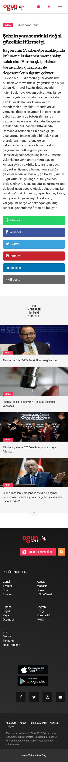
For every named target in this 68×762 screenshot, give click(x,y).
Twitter (14, 244)
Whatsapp (16, 220)
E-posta (14, 279)
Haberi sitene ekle (40, 551)
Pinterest (15, 256)
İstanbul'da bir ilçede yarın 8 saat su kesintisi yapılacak (29, 404)
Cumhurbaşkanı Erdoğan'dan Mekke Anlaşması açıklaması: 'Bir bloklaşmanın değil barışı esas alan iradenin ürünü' (32, 497)
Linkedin (15, 268)
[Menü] (60, 6)
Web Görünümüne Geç (34, 755)
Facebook (15, 232)
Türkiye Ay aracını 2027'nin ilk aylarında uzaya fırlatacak (29, 449)
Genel (8, 25)
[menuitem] (38, 6)
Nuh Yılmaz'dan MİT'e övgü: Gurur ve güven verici (31, 360)
